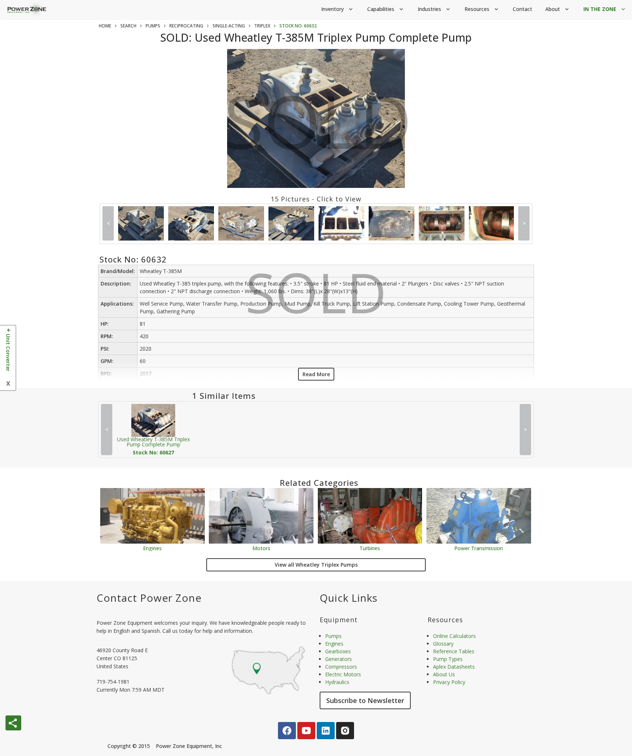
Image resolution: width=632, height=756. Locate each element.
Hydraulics (337, 681)
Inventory (337, 8)
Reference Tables (453, 651)
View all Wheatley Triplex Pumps (316, 564)
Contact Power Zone (149, 598)
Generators (338, 658)
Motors (261, 548)
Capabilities (386, 8)
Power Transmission (478, 548)
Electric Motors (343, 674)
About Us (444, 674)
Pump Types (448, 658)
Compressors (341, 666)
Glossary (443, 643)
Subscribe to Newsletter (365, 700)
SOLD (317, 127)
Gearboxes (338, 651)
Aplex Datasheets (454, 666)
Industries (434, 8)
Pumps (333, 635)
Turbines (370, 548)
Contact (522, 8)
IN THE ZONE (605, 8)
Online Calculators (454, 635)
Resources (482, 8)
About (557, 8)
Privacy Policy (449, 681)
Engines (152, 548)
